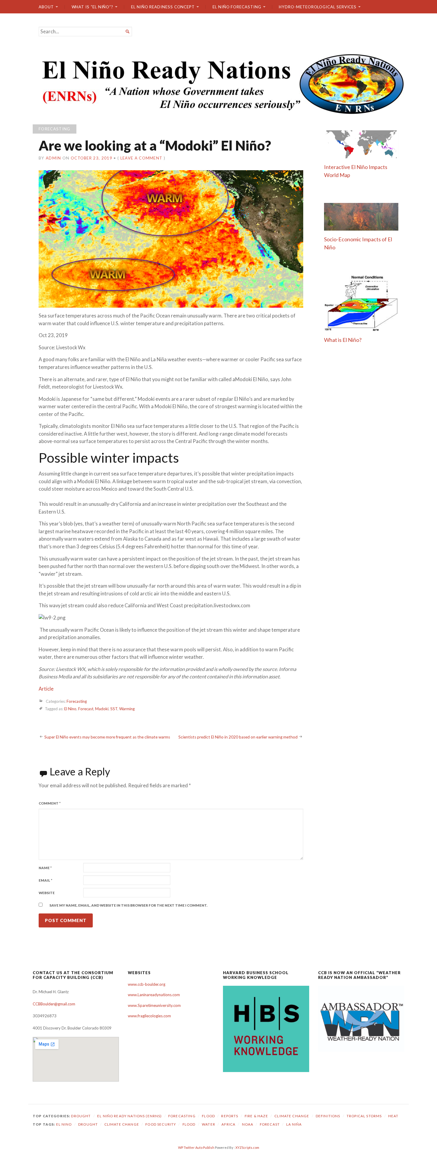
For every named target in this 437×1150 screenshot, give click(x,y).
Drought (81, 1116)
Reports (229, 1116)
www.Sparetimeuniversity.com (154, 1005)
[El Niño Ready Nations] (218, 83)
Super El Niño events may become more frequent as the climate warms (107, 737)
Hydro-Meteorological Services (317, 6)
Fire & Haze (256, 1116)
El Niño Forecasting (237, 6)
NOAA (248, 1124)
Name (45, 868)
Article (46, 689)
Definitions (328, 1116)
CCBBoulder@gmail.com (54, 1004)
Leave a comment (141, 158)
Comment (50, 803)
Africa (228, 1124)
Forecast (85, 709)
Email (45, 880)
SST (113, 709)
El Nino (70, 709)
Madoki (102, 709)
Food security (160, 1124)
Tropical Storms (364, 1116)
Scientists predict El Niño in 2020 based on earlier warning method (238, 737)
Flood (208, 1116)
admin (53, 158)
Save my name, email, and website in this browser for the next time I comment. (128, 905)
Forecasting (54, 128)
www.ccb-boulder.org (146, 984)
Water (208, 1124)
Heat (393, 1116)
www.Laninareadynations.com (154, 994)
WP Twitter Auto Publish (196, 1147)
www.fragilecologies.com (149, 1015)
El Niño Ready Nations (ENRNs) (129, 1116)
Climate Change (291, 1116)
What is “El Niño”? (93, 6)
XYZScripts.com (247, 1147)
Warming (127, 709)
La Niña (294, 1124)
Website (47, 893)
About (46, 6)
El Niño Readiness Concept (163, 6)
